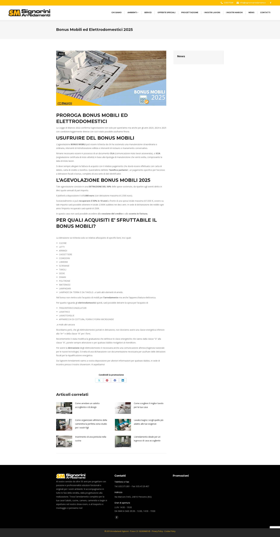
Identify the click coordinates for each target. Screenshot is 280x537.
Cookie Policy (169, 531)
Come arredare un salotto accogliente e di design (87, 405)
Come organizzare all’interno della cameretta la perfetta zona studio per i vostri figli (91, 424)
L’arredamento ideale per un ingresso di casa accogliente (147, 438)
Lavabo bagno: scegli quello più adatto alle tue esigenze (148, 422)
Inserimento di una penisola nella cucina (90, 438)
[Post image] (64, 408)
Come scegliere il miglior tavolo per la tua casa (148, 405)
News (61, 54)
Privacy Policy (157, 531)
